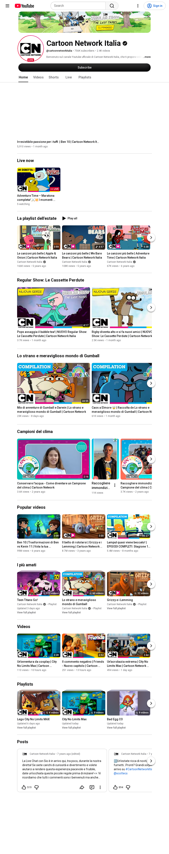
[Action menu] (100, 787)
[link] (62, 771)
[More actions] (115, 485)
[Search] (112, 6)
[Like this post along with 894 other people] (115, 787)
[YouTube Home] (24, 6)
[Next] (151, 237)
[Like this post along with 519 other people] (24, 787)
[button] (30, 48)
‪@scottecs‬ (121, 773)
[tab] (23, 77)
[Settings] (137, 5)
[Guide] (7, 5)
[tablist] (84, 77)
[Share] (82, 787)
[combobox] (79, 5)
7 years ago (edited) (68, 753)
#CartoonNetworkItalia (140, 769)
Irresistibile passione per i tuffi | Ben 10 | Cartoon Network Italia (58, 141)
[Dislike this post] (36, 787)
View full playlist (26, 612)
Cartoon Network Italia (29, 261)
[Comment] (92, 787)
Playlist (52, 604)
